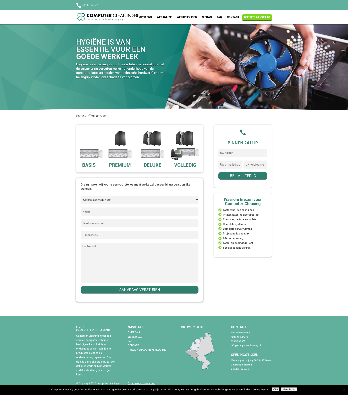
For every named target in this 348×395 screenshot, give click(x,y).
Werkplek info (187, 17)
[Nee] (343, 390)
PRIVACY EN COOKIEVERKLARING (147, 349)
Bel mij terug (243, 176)
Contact (233, 17)
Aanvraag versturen (139, 290)
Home (80, 116)
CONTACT (133, 345)
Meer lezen (289, 389)
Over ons (145, 17)
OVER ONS (134, 332)
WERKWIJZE (135, 336)
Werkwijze (164, 17)
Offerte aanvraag (257, 17)
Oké (275, 389)
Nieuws (207, 17)
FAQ (219, 17)
